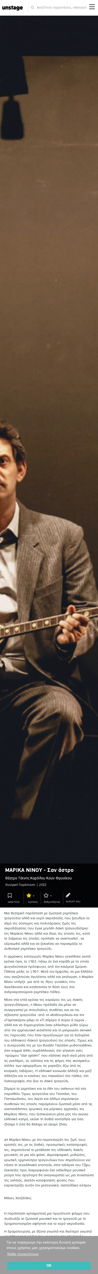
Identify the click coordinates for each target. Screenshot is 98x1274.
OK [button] (49, 1265)
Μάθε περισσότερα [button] (22, 1254)
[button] (92, 8)
